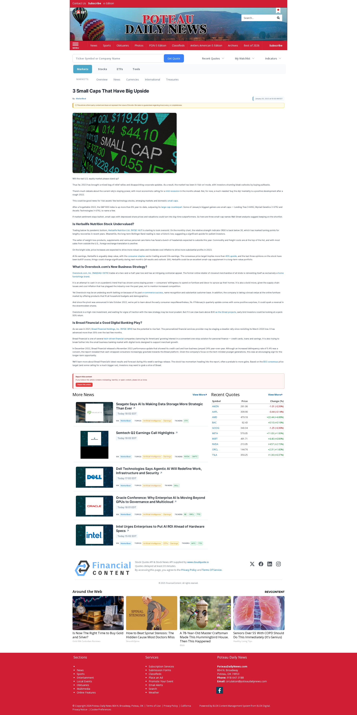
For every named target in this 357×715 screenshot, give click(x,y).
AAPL (215, 411)
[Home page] (178, 18)
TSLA (214, 454)
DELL (176, 486)
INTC (193, 543)
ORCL (191, 514)
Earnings (167, 421)
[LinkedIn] (270, 568)
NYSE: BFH (126, 329)
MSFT (215, 438)
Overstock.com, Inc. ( (83, 273)
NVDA (186, 457)
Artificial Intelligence (152, 421)
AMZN (215, 406)
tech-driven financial (114, 338)
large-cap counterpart (171, 207)
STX (186, 421)
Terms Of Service (212, 570)
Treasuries (172, 79)
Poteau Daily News (102, 705)
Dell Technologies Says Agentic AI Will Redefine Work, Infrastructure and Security (159, 471)
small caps (173, 200)
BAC (214, 422)
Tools (136, 69)
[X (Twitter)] (252, 568)
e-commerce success (152, 292)
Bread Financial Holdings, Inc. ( (106, 329)
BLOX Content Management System (231, 705)
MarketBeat (126, 421)
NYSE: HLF (136, 230)
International (152, 79)
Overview (101, 79)
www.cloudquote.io (198, 562)
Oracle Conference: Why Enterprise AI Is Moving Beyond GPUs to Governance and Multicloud (160, 500)
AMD (214, 417)
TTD (198, 514)
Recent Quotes (211, 58)
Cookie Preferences (100, 709)
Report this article (84, 384)
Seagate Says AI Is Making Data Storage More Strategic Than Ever (159, 406)
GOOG (215, 428)
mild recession (172, 191)
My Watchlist (242, 58)
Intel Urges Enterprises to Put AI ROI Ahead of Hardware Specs (160, 528)
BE (185, 514)
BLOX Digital (263, 705)
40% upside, (231, 256)
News (116, 79)
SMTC (194, 457)
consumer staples (136, 256)
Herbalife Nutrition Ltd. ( (119, 230)
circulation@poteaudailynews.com (246, 681)
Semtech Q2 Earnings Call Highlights (147, 433)
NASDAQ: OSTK (100, 273)
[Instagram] (278, 568)
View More (199, 394)
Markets (82, 69)
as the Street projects (225, 312)
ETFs (120, 69)
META (215, 433)
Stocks (102, 69)
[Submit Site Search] (278, 18)
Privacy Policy (189, 570)
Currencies (132, 79)
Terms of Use (153, 705)
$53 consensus (270, 361)
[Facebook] (261, 568)
